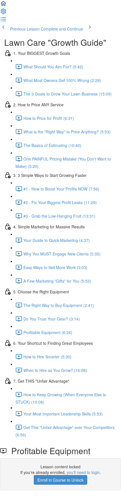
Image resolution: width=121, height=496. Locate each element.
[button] (3, 5)
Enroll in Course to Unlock (60, 480)
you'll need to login (83, 472)
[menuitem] (3, 13)
